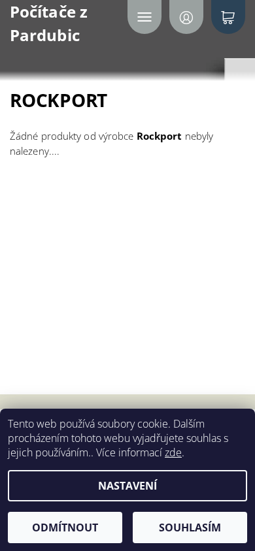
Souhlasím (190, 527)
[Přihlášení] (186, 17)
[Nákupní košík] (228, 17)
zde (173, 452)
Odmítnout (65, 527)
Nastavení (127, 486)
